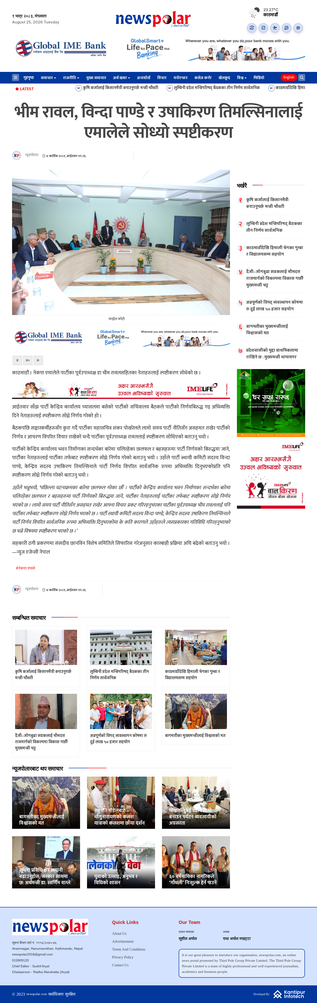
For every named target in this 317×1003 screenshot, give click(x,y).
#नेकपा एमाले (25, 568)
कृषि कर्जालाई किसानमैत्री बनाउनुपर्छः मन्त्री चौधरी (79, 88)
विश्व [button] (240, 78)
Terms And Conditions (128, 949)
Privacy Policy (122, 957)
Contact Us (120, 965)
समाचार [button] (47, 78)
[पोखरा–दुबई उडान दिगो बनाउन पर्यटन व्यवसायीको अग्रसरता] (196, 802)
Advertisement (122, 941)
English (288, 77)
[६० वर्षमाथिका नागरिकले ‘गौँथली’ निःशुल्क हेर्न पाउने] (196, 862)
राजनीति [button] (69, 78)
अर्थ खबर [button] (120, 78)
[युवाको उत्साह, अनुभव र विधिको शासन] (121, 862)
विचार (162, 78)
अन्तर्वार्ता (143, 78)
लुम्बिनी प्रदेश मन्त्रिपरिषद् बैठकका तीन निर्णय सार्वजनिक (175, 88)
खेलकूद (224, 78)
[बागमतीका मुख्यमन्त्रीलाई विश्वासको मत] (46, 802)
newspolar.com (36, 994)
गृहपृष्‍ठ (28, 77)
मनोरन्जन (181, 78)
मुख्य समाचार (96, 78)
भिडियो (259, 78)
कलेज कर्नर (203, 78)
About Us (119, 933)
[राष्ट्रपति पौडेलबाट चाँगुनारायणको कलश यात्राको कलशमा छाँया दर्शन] (121, 802)
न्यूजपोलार (32, 155)
